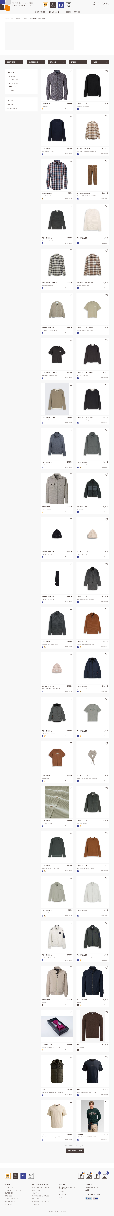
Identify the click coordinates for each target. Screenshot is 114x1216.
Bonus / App (9, 1187)
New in (12, 76)
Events (62, 1192)
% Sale (11, 90)
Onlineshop (54, 12)
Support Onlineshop (41, 1184)
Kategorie (33, 62)
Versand (35, 1193)
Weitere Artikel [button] (74, 1151)
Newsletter (10, 1202)
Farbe (73, 62)
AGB (87, 1190)
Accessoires (14, 83)
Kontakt (35, 1205)
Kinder (10, 104)
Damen (10, 100)
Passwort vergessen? (40, 1202)
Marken (67, 12)
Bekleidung (14, 80)
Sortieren (11, 62)
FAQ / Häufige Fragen (40, 1187)
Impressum (90, 1184)
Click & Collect (11, 1199)
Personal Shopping (13, 1190)
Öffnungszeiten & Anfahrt (67, 1188)
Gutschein (9, 1193)
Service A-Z (9, 1205)
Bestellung (36, 1190)
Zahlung (36, 1199)
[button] (94, 3)
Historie (62, 1194)
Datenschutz (92, 1187)
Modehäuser (39, 12)
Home (7, 18)
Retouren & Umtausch (41, 1196)
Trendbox (9, 1196)
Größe (53, 62)
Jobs (60, 1197)
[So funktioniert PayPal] (89, 1198)
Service (77, 12)
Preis (95, 62)
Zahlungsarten (93, 1195)
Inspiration (12, 108)
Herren (10, 72)
